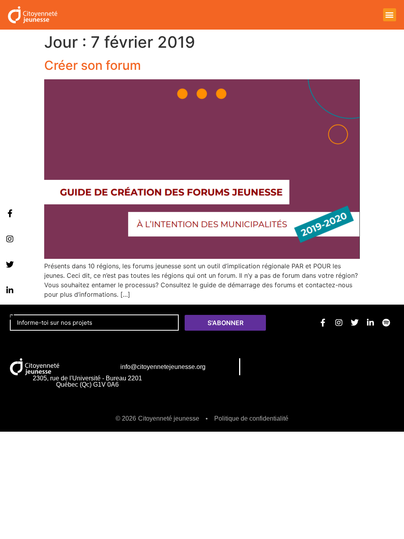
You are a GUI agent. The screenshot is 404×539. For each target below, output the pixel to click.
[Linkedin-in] (10, 290)
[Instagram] (10, 239)
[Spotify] (10, 316)
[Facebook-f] (10, 213)
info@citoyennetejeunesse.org (163, 366)
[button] (389, 14)
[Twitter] (10, 265)
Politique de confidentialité (251, 418)
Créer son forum (92, 65)
